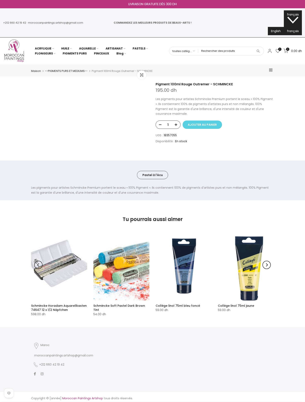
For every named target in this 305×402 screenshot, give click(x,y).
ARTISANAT (114, 48)
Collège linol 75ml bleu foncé (178, 306)
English (276, 31)
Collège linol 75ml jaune (236, 306)
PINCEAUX (101, 53)
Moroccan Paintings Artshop (82, 398)
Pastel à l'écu (152, 175)
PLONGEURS (44, 53)
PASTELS (139, 48)
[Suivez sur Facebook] (35, 373)
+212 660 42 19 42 (14, 23)
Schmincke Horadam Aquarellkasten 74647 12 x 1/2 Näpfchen (59, 308)
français (293, 31)
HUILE (65, 48)
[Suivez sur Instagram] (42, 373)
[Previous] (38, 265)
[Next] (266, 265)
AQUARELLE (87, 48)
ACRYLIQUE (43, 48)
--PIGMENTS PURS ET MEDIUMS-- (66, 71)
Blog (119, 53)
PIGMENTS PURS (75, 53)
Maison (36, 71)
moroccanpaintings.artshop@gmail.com (55, 23)
